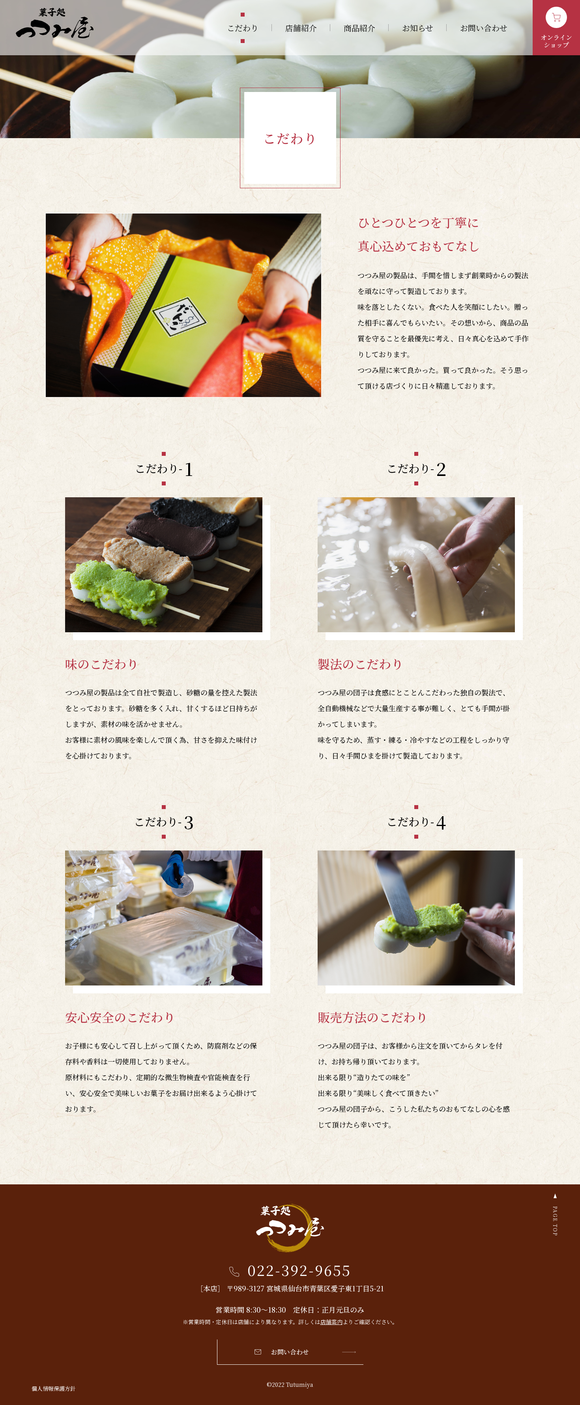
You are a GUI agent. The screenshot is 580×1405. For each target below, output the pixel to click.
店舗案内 (331, 1322)
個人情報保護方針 (54, 1388)
